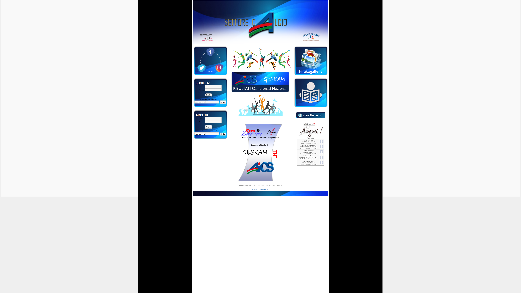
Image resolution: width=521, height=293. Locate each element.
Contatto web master (260, 189)
